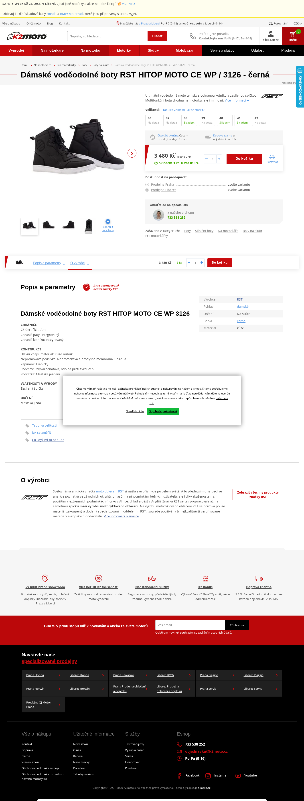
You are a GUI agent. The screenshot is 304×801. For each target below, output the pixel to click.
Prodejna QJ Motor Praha (38, 704)
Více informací (236, 100)
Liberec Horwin (80, 689)
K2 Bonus (205, 587)
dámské (243, 306)
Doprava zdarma (223, 135)
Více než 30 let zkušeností (98, 587)
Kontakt (64, 23)
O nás (77, 750)
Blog (50, 23)
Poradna (79, 768)
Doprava (27, 750)
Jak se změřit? (196, 110)
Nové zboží (80, 744)
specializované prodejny (49, 661)
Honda (52, 14)
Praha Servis (208, 689)
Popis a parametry (47, 262)
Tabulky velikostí (84, 774)
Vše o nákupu (11, 23)
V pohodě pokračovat (163, 411)
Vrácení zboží (30, 762)
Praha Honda (35, 675)
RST (240, 299)
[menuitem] (16, 50)
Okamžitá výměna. (168, 135)
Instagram (221, 775)
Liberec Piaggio (253, 675)
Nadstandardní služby (152, 587)
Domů (24, 65)
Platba (26, 756)
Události (257, 50)
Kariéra (78, 756)
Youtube (250, 775)
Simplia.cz (204, 788)
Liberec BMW (165, 675)
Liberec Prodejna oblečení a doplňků (169, 688)
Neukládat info (135, 411)
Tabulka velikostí (174, 110)
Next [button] (132, 153)
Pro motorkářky (66, 65)
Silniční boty (204, 231)
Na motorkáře (42, 65)
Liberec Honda (79, 675)
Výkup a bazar (134, 750)
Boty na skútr (101, 65)
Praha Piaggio (209, 675)
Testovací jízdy (134, 744)
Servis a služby (222, 50)
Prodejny (288, 50)
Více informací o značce (121, 516)
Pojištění (130, 768)
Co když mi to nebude (48, 440)
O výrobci (77, 262)
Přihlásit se (237, 625)
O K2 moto (33, 23)
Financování (133, 762)
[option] (78, 153)
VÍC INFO (128, 4)
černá (241, 321)
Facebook (192, 775)
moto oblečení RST (110, 491)
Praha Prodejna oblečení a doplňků (129, 688)
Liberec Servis (253, 689)
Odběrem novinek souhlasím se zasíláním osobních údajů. (193, 632)
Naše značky (81, 762)
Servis (129, 756)
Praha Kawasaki (123, 675)
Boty (84, 65)
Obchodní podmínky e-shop (40, 768)
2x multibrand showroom (45, 587)
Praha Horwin (35, 689)
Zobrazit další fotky (108, 228)
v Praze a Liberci (149, 23)
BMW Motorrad (71, 14)
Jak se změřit (41, 432)
